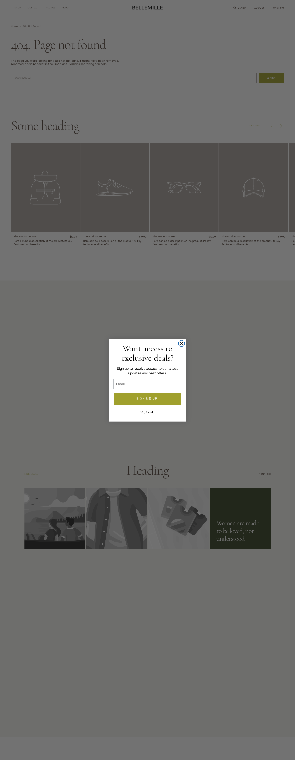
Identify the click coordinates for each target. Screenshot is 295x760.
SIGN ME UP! (147, 398)
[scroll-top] (287, 752)
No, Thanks (148, 412)
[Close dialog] (181, 343)
